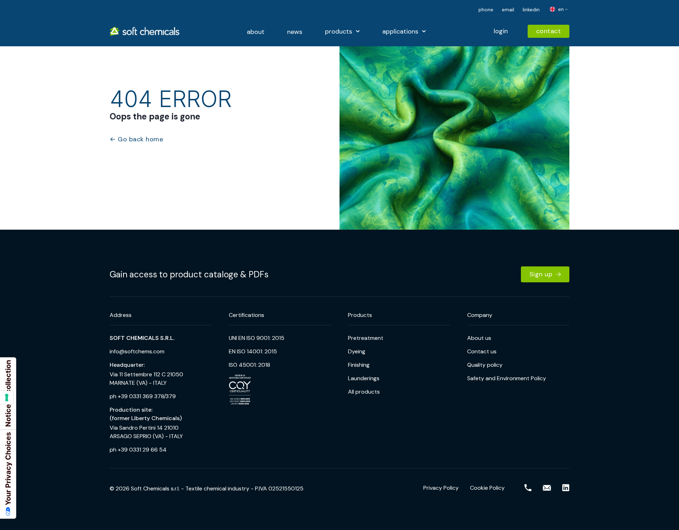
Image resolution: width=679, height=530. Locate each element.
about (256, 32)
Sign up (541, 274)
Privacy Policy (441, 487)
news (294, 32)
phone (485, 9)
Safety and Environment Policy (506, 378)
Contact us (482, 351)
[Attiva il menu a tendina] (358, 31)
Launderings (363, 378)
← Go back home (136, 139)
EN (560, 9)
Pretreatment (365, 338)
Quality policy (485, 365)
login (501, 31)
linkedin (531, 9)
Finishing (359, 365)
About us (479, 338)
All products (364, 391)
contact (548, 31)
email (508, 9)
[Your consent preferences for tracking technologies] (6, 397)
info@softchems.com (137, 351)
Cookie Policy (487, 487)
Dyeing (356, 351)
